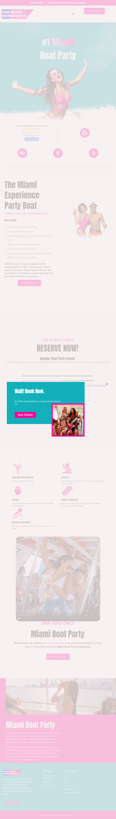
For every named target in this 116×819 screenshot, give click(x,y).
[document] (58, 409)
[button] (107, 384)
